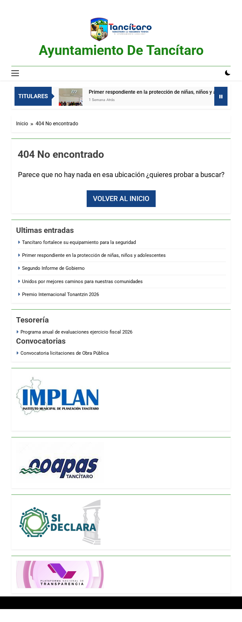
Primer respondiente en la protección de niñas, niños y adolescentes (161, 92)
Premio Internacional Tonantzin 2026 (60, 294)
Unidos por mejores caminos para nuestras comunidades (82, 281)
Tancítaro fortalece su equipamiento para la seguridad (79, 242)
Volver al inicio (121, 199)
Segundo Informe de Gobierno (53, 268)
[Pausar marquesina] (221, 96)
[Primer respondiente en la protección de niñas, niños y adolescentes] (65, 100)
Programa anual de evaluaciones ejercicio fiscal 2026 (76, 332)
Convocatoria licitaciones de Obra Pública (64, 353)
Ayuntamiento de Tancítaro (121, 50)
